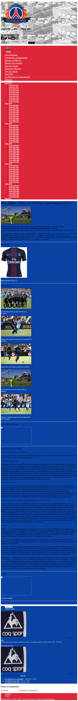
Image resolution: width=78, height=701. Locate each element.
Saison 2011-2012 (13, 167)
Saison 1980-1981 (13, 105)
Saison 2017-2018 (14, 178)
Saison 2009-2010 (14, 162)
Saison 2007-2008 (14, 158)
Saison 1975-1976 (14, 94)
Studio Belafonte (49, 699)
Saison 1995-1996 (14, 134)
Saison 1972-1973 (14, 89)
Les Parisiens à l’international (17, 76)
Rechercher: (5, 43)
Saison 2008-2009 (14, 160)
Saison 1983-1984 (14, 111)
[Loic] (13, 636)
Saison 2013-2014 (14, 171)
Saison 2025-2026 (14, 195)
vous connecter (13, 690)
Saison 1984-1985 (14, 112)
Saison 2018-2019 (14, 180)
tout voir (23, 675)
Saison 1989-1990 (14, 122)
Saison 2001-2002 (14, 147)
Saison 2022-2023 (14, 189)
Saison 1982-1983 (14, 109)
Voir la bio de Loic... (7, 646)
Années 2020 (8, 184)
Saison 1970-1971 (13, 85)
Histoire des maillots (13, 63)
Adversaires (8, 198)
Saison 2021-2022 (14, 187)
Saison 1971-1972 (13, 87)
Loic (2, 640)
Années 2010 (8, 164)
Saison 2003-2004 (14, 151)
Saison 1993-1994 (14, 131)
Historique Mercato (13, 68)
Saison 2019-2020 (14, 182)
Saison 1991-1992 (13, 127)
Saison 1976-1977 (14, 96)
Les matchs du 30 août (12, 683)
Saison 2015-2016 (14, 175)
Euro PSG (9, 74)
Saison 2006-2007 (14, 156)
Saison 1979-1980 (14, 101)
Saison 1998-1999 (14, 140)
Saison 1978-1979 (14, 100)
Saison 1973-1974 (14, 91)
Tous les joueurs (11, 65)
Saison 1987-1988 (14, 118)
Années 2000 (8, 144)
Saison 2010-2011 (13, 165)
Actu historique (11, 54)
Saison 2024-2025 (14, 193)
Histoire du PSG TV (13, 60)
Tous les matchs (11, 71)
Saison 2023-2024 (14, 191)
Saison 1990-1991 (13, 125)
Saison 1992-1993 (14, 129)
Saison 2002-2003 (14, 149)
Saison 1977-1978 (14, 98)
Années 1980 (8, 103)
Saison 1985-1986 (14, 114)
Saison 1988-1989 (14, 120)
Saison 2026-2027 (14, 197)
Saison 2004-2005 (14, 153)
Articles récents (10, 609)
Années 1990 (8, 123)
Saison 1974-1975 (14, 92)
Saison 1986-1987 (14, 116)
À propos (9, 607)
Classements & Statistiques (16, 57)
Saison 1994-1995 (14, 133)
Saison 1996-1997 (14, 136)
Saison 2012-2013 (14, 169)
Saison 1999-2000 (14, 142)
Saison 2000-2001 (14, 145)
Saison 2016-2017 (14, 176)
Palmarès (8, 79)
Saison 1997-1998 (14, 138)
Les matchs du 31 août (12, 681)
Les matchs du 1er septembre (14, 679)
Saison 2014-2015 (14, 173)
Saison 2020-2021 (14, 186)
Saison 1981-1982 (13, 107)
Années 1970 (8, 83)
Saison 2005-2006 (14, 154)
